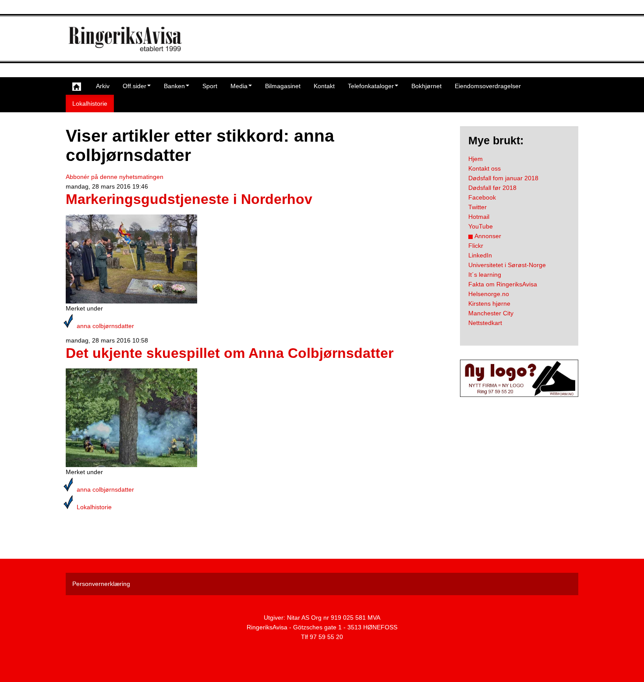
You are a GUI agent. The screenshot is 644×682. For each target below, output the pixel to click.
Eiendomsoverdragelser (488, 85)
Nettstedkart (485, 322)
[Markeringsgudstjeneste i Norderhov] (131, 258)
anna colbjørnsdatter (105, 325)
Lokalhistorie (89, 103)
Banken (174, 85)
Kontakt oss (484, 168)
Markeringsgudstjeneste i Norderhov (189, 199)
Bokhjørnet (426, 85)
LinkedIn (480, 255)
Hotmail (478, 216)
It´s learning (484, 274)
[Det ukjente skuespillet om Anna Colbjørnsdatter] (131, 417)
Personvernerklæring (101, 583)
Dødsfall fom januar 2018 (503, 178)
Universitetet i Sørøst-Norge (507, 264)
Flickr (475, 245)
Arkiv (103, 85)
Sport (209, 85)
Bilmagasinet (283, 85)
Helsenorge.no (488, 293)
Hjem (475, 158)
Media (239, 85)
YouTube (480, 226)
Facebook (482, 197)
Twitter (477, 207)
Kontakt (324, 85)
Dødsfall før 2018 (492, 187)
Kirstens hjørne (489, 303)
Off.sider (134, 85)
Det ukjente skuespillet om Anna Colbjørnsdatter (229, 353)
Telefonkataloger (371, 85)
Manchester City (490, 313)
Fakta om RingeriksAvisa (502, 284)
